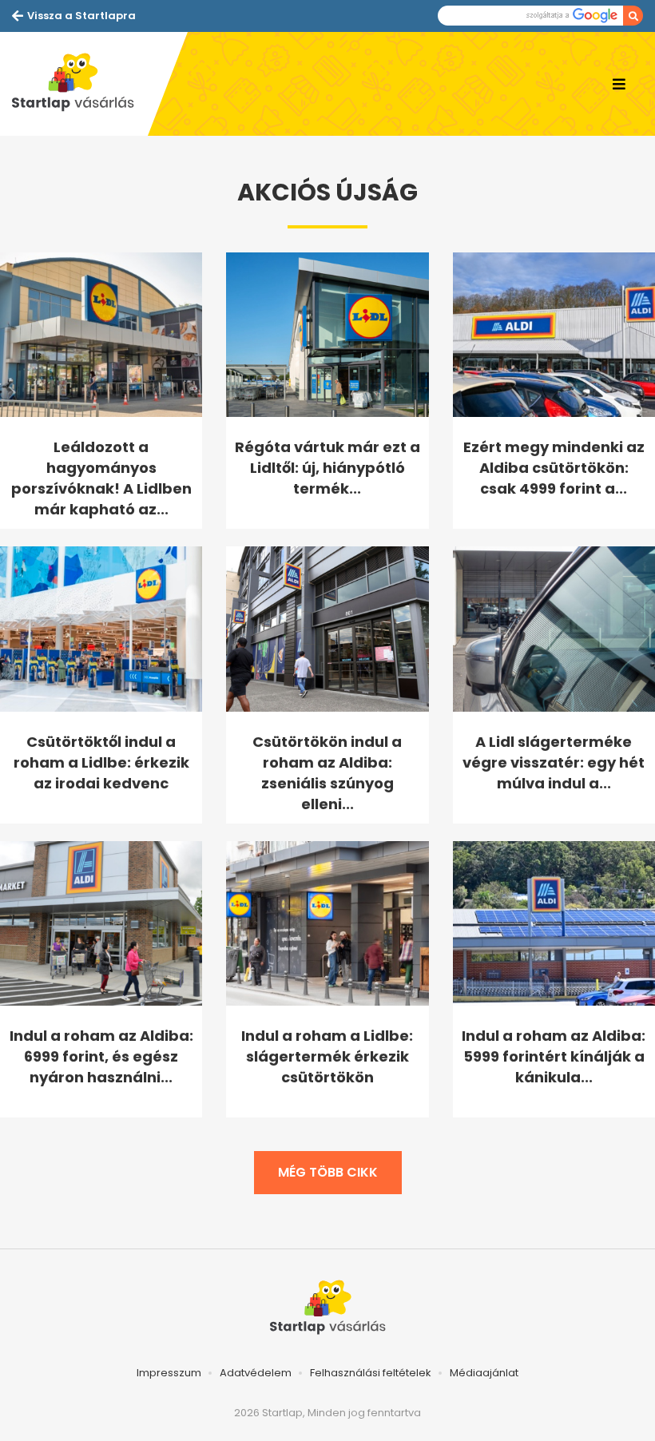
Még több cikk (328, 1172)
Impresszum (169, 1372)
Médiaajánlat (484, 1372)
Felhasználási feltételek (370, 1372)
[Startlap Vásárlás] (80, 84)
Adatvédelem (256, 1372)
